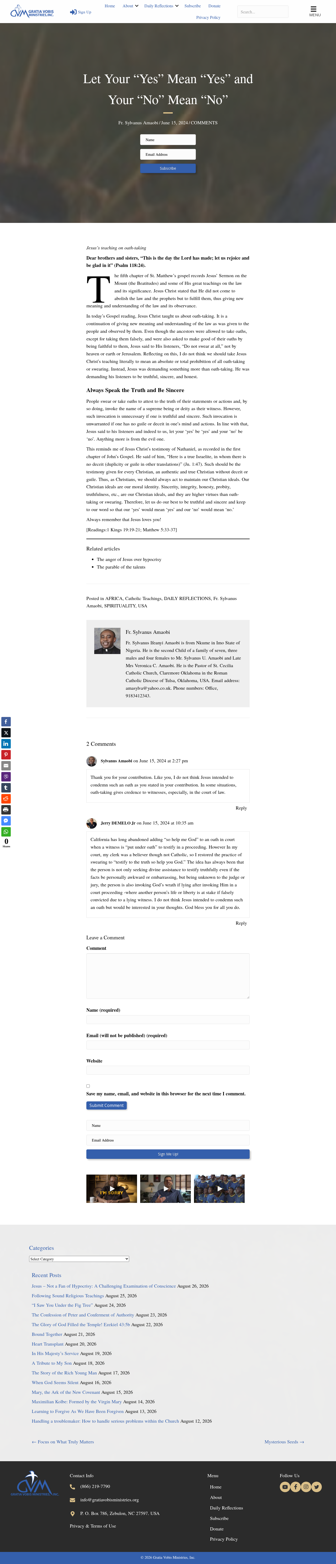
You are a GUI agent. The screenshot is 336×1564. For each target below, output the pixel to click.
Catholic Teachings (143, 598)
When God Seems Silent (55, 1382)
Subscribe (193, 5)
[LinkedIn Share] (6, 743)
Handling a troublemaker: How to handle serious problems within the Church (105, 1421)
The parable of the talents (121, 567)
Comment (96, 948)
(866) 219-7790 (95, 1486)
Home (110, 5)
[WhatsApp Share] (6, 832)
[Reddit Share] (6, 799)
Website (94, 1060)
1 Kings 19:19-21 (123, 529)
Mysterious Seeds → (284, 1441)
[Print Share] (6, 810)
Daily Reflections (158, 5)
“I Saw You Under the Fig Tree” (62, 1305)
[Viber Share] (6, 776)
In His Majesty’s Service (55, 1353)
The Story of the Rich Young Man (64, 1372)
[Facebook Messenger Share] (6, 821)
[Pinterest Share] (6, 754)
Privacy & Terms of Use (93, 1526)
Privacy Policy (208, 17)
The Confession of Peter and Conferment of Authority (83, 1314)
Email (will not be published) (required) (126, 1035)
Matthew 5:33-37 (159, 529)
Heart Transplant (48, 1344)
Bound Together (47, 1334)
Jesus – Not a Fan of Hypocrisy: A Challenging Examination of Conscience (104, 1286)
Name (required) (103, 1009)
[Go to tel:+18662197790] (75, 1485)
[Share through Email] (6, 765)
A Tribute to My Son (52, 1363)
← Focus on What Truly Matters (63, 1441)
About (128, 5)
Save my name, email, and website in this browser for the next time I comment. (166, 1093)
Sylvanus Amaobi (116, 761)
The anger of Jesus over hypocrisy (129, 559)
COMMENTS (204, 122)
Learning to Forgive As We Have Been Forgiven (78, 1411)
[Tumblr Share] (6, 787)
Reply (241, 808)
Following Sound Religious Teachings (68, 1295)
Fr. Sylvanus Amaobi (138, 122)
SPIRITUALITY (119, 605)
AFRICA (114, 598)
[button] (136, 6)
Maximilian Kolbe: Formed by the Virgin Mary (77, 1401)
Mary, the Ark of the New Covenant (66, 1392)
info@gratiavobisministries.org (109, 1499)
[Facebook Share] (6, 721)
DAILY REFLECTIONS (187, 598)
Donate (214, 5)
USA (142, 605)
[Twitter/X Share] (6, 732)
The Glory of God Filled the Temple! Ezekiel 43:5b (81, 1324)
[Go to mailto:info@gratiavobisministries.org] (75, 1499)
